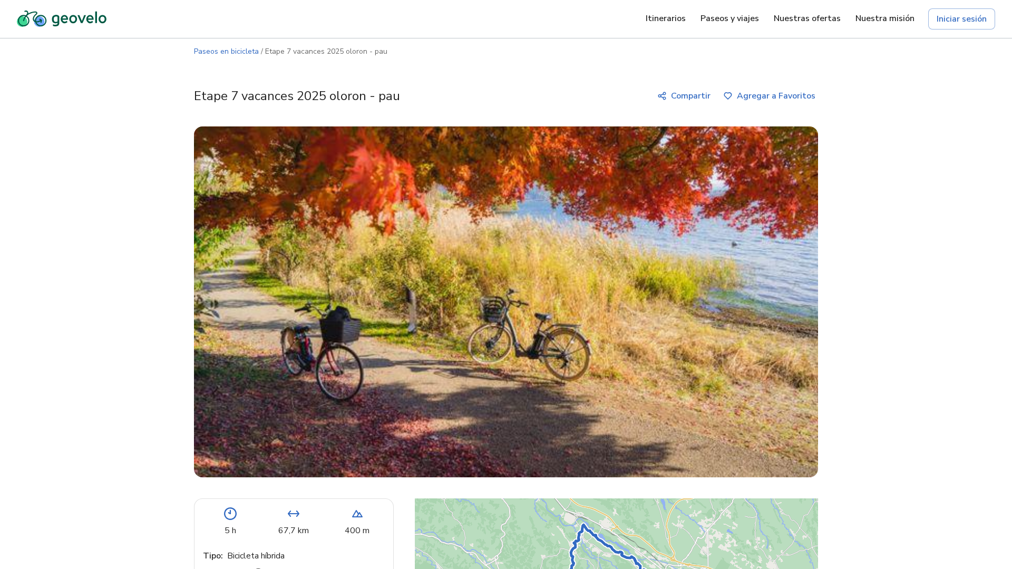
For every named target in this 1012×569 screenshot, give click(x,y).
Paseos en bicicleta (226, 51)
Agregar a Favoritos (776, 96)
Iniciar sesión (962, 19)
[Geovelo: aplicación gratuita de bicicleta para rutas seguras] (61, 19)
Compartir (691, 96)
